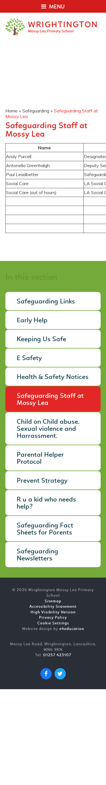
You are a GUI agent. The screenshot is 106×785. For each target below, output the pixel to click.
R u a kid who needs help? (46, 503)
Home (11, 111)
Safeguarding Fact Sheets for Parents (45, 529)
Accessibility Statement (53, 607)
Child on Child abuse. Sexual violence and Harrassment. (48, 429)
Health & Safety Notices (52, 377)
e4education (71, 629)
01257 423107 (57, 655)
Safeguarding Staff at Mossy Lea (50, 400)
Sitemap (53, 601)
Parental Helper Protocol (40, 458)
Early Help (32, 320)
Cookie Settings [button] (53, 623)
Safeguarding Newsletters (37, 555)
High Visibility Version (53, 612)
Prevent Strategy (42, 481)
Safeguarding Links (46, 301)
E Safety (29, 358)
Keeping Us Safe (41, 339)
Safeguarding (35, 111)
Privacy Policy (53, 618)
